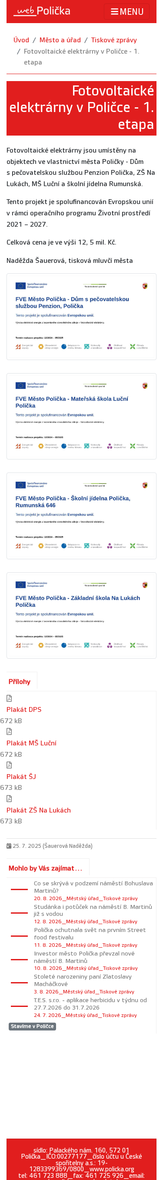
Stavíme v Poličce (32, 1026)
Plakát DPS (24, 710)
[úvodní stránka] (41, 11)
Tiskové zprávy (114, 40)
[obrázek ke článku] (81, 317)
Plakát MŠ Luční (32, 743)
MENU (132, 12)
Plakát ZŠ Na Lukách (39, 810)
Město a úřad (60, 40)
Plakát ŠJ (21, 777)
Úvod (21, 40)
